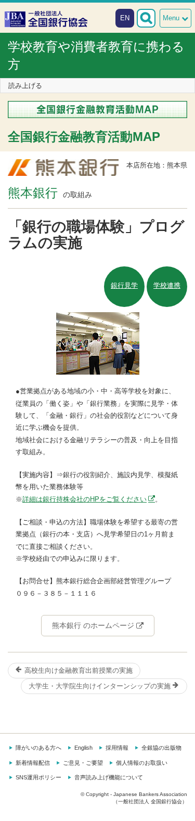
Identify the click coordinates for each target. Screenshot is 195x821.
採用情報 (117, 748)
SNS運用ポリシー (38, 777)
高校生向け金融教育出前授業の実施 (77, 670)
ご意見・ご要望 (83, 763)
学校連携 (166, 285)
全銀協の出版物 (161, 748)
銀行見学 (124, 285)
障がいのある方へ (38, 748)
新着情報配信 (33, 763)
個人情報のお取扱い (141, 763)
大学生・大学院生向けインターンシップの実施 (101, 686)
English (83, 748)
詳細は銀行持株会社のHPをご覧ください (84, 499)
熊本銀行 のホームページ (94, 625)
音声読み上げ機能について (108, 777)
